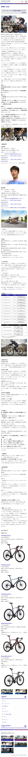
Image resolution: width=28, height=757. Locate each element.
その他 (4, 722)
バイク (4, 700)
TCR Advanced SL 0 (6, 535)
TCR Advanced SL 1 (6, 565)
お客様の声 (5, 706)
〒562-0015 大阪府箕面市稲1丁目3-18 (12, 154)
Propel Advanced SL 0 (6, 623)
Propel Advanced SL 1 (6, 656)
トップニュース (6, 703)
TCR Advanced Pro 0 (6, 594)
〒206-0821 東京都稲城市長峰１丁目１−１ (13, 198)
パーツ (4, 708)
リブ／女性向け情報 (7, 714)
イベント (5, 716)
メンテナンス (5, 711)
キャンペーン (5, 719)
